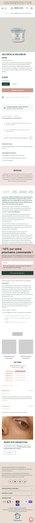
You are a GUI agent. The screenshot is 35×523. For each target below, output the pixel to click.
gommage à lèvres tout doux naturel (18, 315)
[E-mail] (20, 482)
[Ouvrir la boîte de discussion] (31, 519)
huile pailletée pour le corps (16, 322)
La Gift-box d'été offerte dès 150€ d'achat (17, 97)
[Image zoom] (17, 34)
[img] (5, 390)
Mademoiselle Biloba (19, 508)
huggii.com (17, 509)
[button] (6, 60)
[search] (6, 8)
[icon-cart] (31, 8)
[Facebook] (10, 482)
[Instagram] (15, 482)
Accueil (6, 13)
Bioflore (4, 58)
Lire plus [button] (4, 400)
